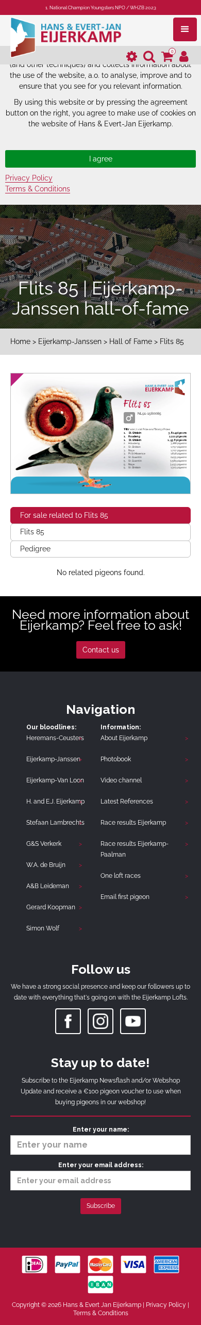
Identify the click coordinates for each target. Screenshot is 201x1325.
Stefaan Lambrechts (55, 822)
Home (20, 341)
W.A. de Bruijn (45, 865)
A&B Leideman (47, 886)
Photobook (115, 759)
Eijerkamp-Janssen (70, 341)
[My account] (184, 57)
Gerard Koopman (50, 907)
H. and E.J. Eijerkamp (55, 801)
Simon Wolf (42, 928)
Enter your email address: (100, 1165)
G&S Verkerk (43, 843)
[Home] (65, 36)
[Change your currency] (131, 57)
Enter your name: (101, 1129)
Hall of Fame (130, 341)
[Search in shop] (149, 57)
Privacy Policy (29, 178)
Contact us (100, 650)
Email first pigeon (124, 897)
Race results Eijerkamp (133, 822)
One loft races (120, 875)
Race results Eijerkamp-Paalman (134, 849)
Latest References (126, 801)
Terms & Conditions (37, 189)
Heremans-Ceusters (55, 738)
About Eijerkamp (123, 738)
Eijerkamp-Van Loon (55, 780)
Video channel (121, 780)
